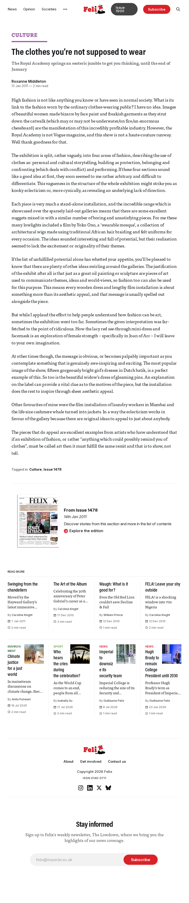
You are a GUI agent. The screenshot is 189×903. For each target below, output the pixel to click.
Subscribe (156, 9)
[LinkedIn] (90, 788)
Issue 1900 (120, 9)
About (68, 761)
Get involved (90, 761)
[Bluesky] (108, 788)
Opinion (29, 9)
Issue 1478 (53, 469)
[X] (99, 788)
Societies (48, 9)
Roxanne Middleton (29, 81)
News (12, 9)
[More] (65, 9)
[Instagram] (80, 788)
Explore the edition (86, 530)
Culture (25, 35)
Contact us (117, 761)
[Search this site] (178, 9)
